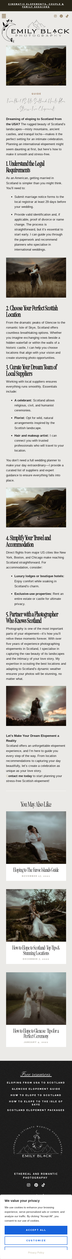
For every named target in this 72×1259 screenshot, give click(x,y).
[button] (4, 16)
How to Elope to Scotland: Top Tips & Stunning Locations (36, 951)
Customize (36, 1240)
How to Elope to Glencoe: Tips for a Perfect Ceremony (36, 1034)
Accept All (36, 1230)
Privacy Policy (36, 1252)
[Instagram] (55, 16)
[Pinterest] (61, 16)
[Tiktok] (67, 16)
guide (36, 94)
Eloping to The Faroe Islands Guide (36, 870)
